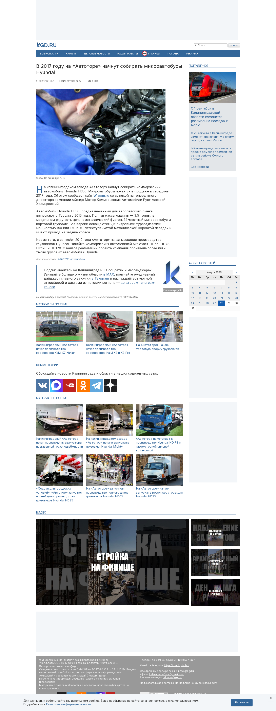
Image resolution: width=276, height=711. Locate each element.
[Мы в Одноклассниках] (83, 386)
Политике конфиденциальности (68, 704)
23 (236, 298)
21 (221, 298)
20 (214, 298)
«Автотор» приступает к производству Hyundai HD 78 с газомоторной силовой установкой (158, 444)
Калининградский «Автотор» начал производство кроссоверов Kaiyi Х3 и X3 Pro (108, 349)
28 (221, 303)
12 (207, 292)
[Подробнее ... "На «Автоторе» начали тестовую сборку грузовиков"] (159, 341)
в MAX (108, 274)
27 (214, 303)
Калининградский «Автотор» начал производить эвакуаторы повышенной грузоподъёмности (59, 442)
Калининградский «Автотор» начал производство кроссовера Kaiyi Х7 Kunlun (57, 349)
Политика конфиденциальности (198, 682)
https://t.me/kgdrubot (176, 665)
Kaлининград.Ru (172, 290)
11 (200, 292)
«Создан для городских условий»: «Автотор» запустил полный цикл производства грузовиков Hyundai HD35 (59, 494)
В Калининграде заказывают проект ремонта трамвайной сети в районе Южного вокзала (211, 153)
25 (199, 303)
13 (214, 292)
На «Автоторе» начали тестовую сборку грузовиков (157, 347)
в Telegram (100, 278)
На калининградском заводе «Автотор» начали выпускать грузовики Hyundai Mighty (107, 442)
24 (192, 303)
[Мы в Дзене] (110, 386)
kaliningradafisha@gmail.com (166, 674)
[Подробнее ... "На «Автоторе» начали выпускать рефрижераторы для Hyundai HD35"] (159, 485)
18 (200, 298)
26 (207, 303)
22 (229, 298)
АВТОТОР (63, 259)
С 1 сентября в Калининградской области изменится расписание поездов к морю (209, 116)
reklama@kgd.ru (172, 677)
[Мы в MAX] (56, 386)
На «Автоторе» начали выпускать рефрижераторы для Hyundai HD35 (159, 492)
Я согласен (242, 702)
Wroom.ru (101, 195)
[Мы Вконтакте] (42, 386)
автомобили (77, 259)
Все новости (200, 166)
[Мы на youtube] (69, 386)
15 (229, 292)
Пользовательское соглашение (159, 682)
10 (192, 292)
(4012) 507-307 (186, 659)
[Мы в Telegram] (96, 386)
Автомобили (73, 80)
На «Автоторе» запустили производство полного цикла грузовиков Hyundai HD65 (107, 492)
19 (207, 298)
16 (236, 292)
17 (192, 298)
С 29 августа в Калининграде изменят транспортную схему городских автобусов (212, 136)
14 (221, 292)
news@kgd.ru (186, 670)
